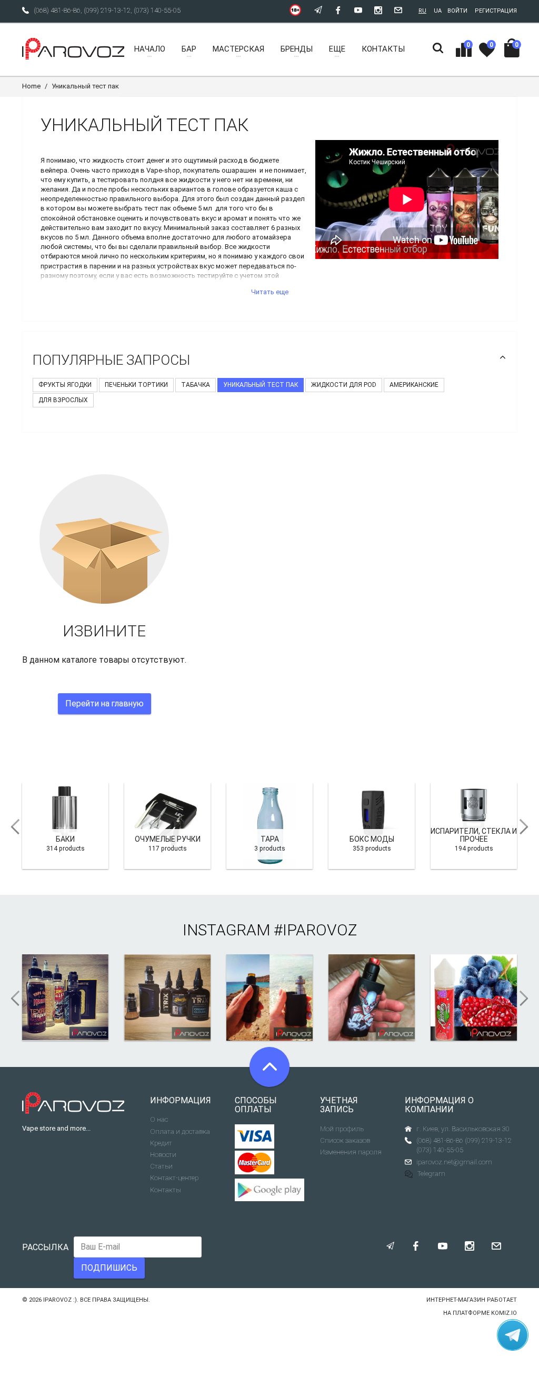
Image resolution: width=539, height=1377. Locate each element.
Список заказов (345, 1140)
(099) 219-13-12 (107, 10)
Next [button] (527, 826)
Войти (457, 10)
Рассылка (45, 1247)
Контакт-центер (174, 1178)
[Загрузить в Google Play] (269, 1190)
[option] (65, 826)
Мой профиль (342, 1129)
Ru (422, 10)
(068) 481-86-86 (57, 10)
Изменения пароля (351, 1152)
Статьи (161, 1166)
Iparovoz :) (60, 1299)
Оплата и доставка (180, 1131)
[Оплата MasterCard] (254, 1163)
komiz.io (504, 1313)
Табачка (195, 384)
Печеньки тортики (136, 384)
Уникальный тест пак (260, 384)
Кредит (161, 1143)
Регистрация (496, 10)
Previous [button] (11, 826)
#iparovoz (315, 930)
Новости (163, 1155)
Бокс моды (372, 839)
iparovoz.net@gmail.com (454, 1162)
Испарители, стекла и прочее (474, 835)
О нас (159, 1119)
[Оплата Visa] (254, 1136)
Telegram (431, 1174)
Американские (414, 384)
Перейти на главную (104, 704)
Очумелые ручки (168, 839)
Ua (438, 10)
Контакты (165, 1190)
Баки (65, 839)
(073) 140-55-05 (157, 10)
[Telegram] (512, 1335)
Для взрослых (63, 400)
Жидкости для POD (343, 384)
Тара (270, 839)
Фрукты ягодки (65, 384)
